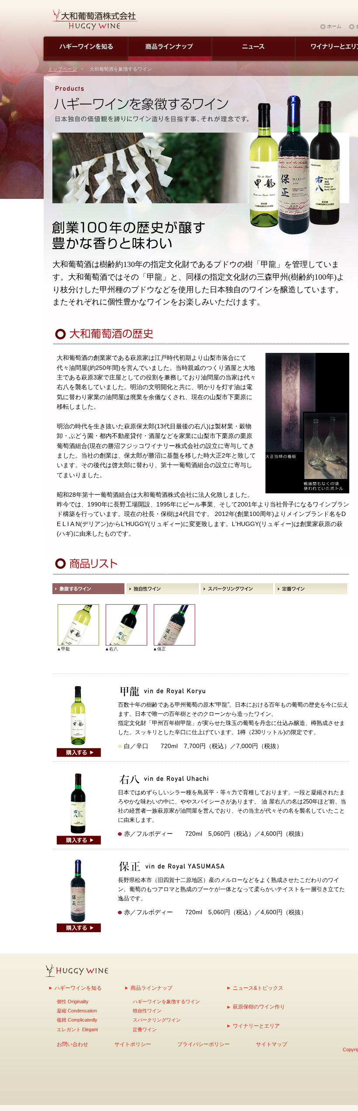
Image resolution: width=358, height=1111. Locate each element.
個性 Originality (73, 1001)
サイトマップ (271, 1044)
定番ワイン (145, 1029)
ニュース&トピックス (258, 988)
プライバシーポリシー (203, 1044)
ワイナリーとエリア (256, 1026)
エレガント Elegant (77, 1029)
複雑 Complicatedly (77, 1019)
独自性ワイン (147, 1010)
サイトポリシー (132, 1044)
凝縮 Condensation (77, 1010)
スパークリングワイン (157, 1019)
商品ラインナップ (151, 988)
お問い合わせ (72, 1044)
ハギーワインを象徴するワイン (166, 1001)
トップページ (62, 69)
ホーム (334, 26)
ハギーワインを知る (78, 988)
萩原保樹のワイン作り (259, 1006)
